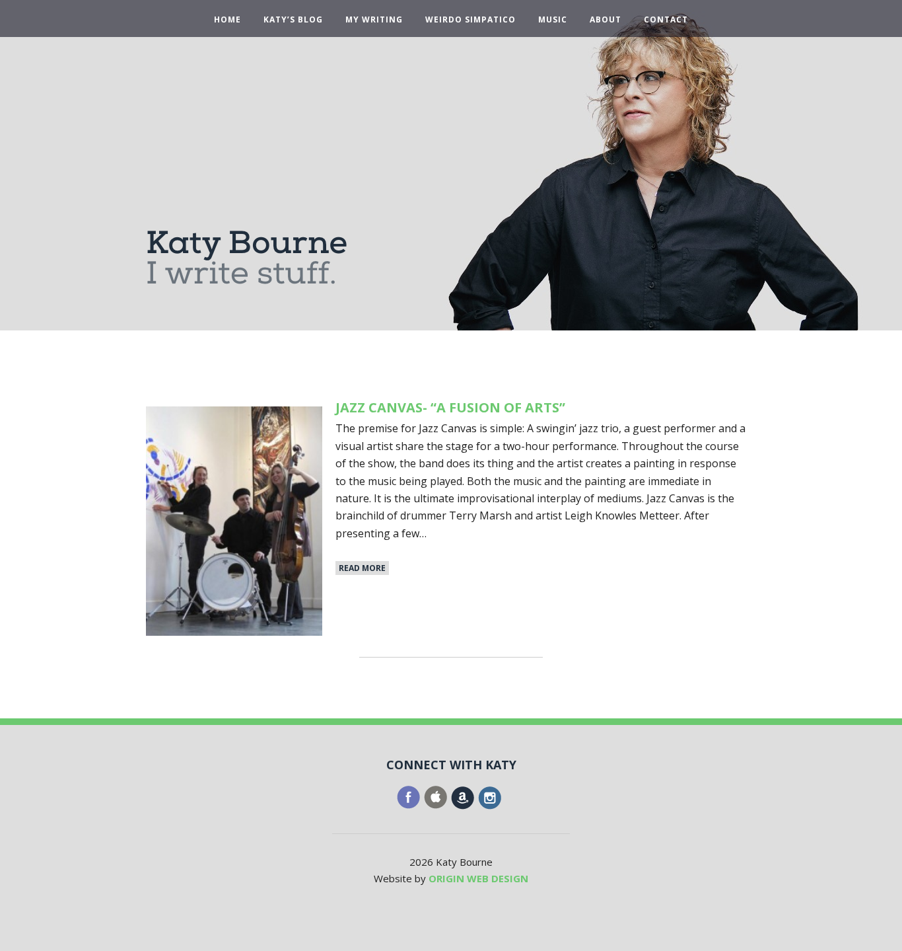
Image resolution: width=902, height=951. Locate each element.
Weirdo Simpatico (470, 20)
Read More (362, 568)
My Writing (374, 20)
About (605, 20)
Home (227, 20)
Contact (666, 20)
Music (552, 20)
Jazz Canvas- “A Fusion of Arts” (450, 407)
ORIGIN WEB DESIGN (478, 878)
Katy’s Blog (293, 20)
